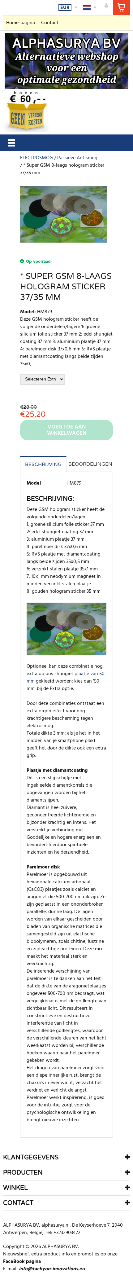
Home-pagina (20, 23)
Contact (49, 23)
